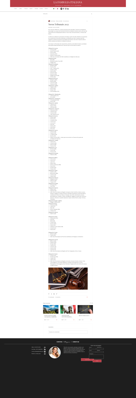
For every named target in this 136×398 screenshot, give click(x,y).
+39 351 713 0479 (67, 5)
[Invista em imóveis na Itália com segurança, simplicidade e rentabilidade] (50, 309)
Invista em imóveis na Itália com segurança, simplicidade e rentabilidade (50, 316)
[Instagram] (66, 9)
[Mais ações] (87, 21)
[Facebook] (64, 9)
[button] (91, 13)
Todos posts (45, 13)
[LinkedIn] (68, 9)
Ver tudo (91, 303)
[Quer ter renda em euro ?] (85, 309)
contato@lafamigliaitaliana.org (37, 351)
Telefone (98, 350)
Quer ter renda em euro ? (84, 315)
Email (90, 350)
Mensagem (91, 353)
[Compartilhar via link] (56, 293)
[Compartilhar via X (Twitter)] (51, 293)
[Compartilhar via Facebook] (48, 293)
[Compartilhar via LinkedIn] (54, 293)
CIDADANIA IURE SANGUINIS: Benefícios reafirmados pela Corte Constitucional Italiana (67, 316)
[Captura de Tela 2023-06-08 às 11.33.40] (61, 9)
